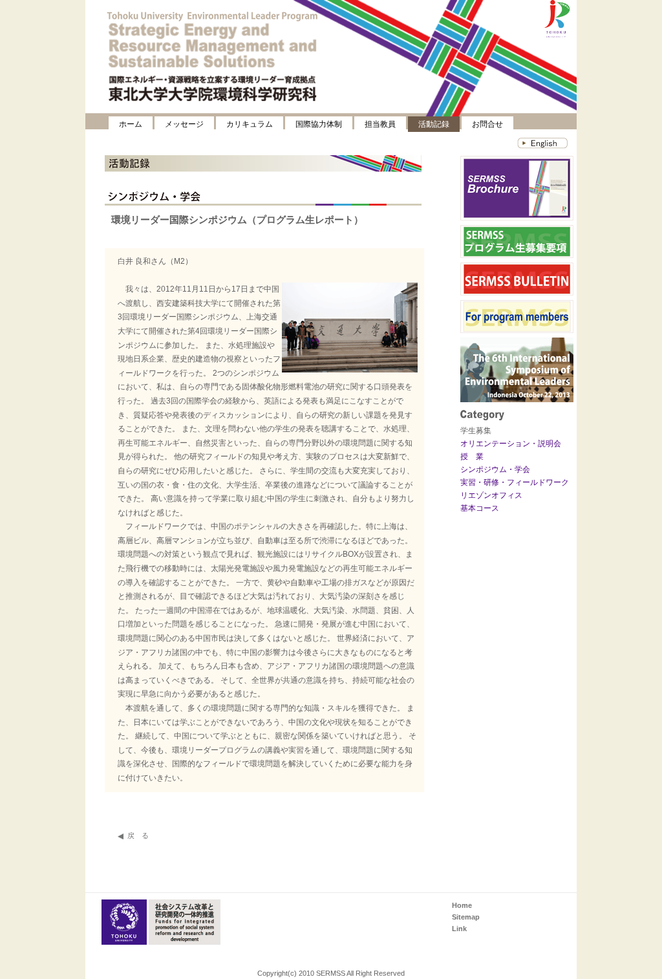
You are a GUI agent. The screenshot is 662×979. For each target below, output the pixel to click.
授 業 (472, 456)
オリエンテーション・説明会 (510, 443)
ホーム (130, 124)
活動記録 (433, 124)
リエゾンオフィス (491, 495)
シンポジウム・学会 (495, 469)
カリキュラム (249, 124)
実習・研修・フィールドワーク (514, 482)
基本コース (479, 508)
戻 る (138, 835)
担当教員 (380, 124)
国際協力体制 (318, 124)
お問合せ (487, 124)
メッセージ (184, 124)
